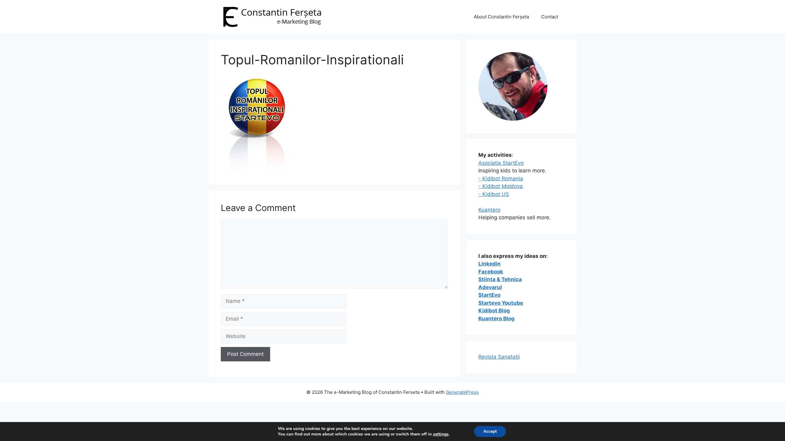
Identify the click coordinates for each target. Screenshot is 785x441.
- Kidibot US (493, 194)
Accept (490, 431)
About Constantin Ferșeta (501, 17)
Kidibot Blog (494, 310)
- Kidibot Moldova (500, 186)
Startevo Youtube (500, 303)
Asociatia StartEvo (501, 163)
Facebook (490, 272)
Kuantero (489, 210)
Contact (549, 17)
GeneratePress (462, 392)
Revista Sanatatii (499, 357)
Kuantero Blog (496, 318)
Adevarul (490, 287)
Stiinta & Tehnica (500, 279)
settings (441, 434)
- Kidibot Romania (500, 178)
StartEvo (489, 295)
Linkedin (489, 264)
